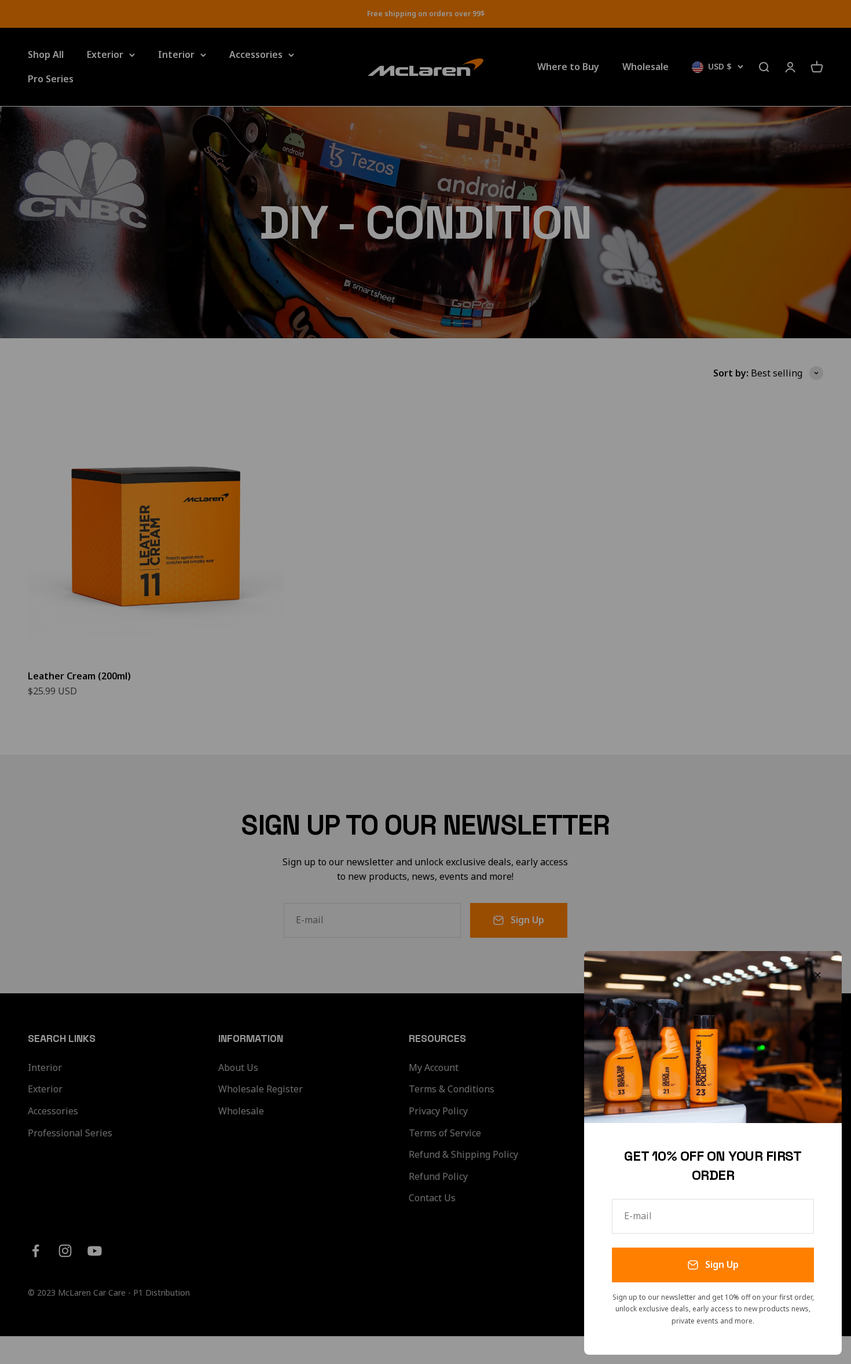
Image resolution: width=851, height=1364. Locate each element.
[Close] (817, 975)
